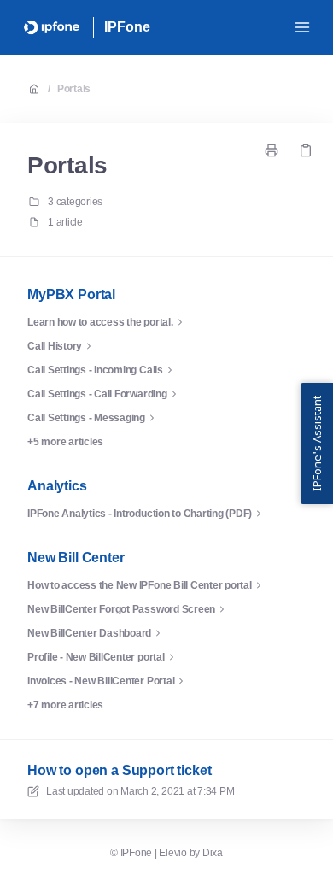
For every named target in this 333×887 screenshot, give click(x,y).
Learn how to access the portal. (100, 322)
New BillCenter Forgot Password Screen (121, 609)
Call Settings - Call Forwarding (97, 394)
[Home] (52, 27)
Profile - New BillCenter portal (96, 657)
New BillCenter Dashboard (89, 633)
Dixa (212, 853)
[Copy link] (305, 150)
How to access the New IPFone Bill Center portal (139, 585)
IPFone (126, 27)
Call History (54, 346)
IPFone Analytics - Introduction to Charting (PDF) (139, 514)
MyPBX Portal (71, 294)
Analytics (57, 486)
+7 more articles (65, 705)
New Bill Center (76, 557)
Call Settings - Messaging (86, 418)
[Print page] (271, 150)
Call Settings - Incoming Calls (95, 370)
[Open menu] (302, 27)
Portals (74, 89)
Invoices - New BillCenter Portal (100, 681)
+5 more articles (65, 442)
